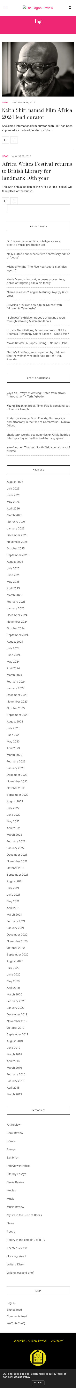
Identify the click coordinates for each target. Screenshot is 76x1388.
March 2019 (14, 1054)
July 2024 (13, 648)
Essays (11, 1149)
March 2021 (14, 914)
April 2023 (13, 748)
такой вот (13, 447)
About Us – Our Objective (29, 1341)
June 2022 (13, 814)
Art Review (13, 1124)
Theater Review (17, 1248)
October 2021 (15, 868)
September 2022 (17, 794)
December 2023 (17, 694)
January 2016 (15, 1081)
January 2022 (15, 848)
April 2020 (13, 987)
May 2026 (13, 501)
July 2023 (13, 728)
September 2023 (17, 714)
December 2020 (17, 934)
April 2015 (13, 1087)
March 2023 (14, 754)
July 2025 (13, 568)
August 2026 (15, 481)
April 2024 (13, 668)
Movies (11, 1190)
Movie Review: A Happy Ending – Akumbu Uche (37, 343)
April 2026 (13, 508)
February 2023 (16, 761)
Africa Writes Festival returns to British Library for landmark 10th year (37, 171)
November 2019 (17, 1021)
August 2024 (15, 641)
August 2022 (15, 801)
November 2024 (17, 621)
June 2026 (13, 495)
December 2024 (17, 615)
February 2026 (16, 521)
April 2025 (13, 588)
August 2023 (15, 721)
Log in (11, 1303)
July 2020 (13, 967)
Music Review (15, 1206)
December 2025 (17, 535)
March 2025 (14, 595)
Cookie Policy (22, 1376)
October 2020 (16, 947)
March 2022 (14, 834)
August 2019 (15, 1041)
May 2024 (13, 661)
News (5, 102)
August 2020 (15, 961)
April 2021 (13, 907)
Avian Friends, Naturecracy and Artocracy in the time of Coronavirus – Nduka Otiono (38, 422)
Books (11, 1141)
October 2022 (16, 788)
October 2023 (16, 708)
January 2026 (16, 528)
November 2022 (17, 781)
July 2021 (13, 888)
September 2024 (17, 635)
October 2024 (16, 628)
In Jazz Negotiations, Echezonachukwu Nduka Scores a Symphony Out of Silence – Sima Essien (38, 332)
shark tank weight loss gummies (27, 434)
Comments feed (17, 1316)
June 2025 (13, 575)
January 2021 (15, 927)
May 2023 (13, 741)
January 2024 (16, 688)
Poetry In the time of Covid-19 (26, 1239)
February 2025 (16, 601)
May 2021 (13, 901)
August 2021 (15, 881)
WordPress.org (16, 1323)
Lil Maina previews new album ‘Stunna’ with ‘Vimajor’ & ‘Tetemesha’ (34, 306)
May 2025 (13, 581)
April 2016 (13, 1061)
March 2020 (14, 994)
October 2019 (16, 1027)
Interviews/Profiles (18, 1165)
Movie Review (15, 1182)
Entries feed (14, 1309)
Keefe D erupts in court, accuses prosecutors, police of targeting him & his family (36, 281)
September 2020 (17, 954)
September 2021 (17, 874)
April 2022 (13, 828)
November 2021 (17, 861)
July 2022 (13, 808)
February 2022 (16, 841)
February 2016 (16, 1074)
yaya (10, 393)
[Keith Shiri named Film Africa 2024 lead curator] (38, 69)
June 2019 (13, 1047)
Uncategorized (16, 1256)
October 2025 (16, 548)
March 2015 (14, 1094)
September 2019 (17, 1034)
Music (10, 1198)
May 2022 (13, 821)
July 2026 (13, 488)
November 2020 (17, 941)
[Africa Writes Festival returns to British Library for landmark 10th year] (5, 200)
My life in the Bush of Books (24, 1215)
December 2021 (17, 854)
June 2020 (13, 974)
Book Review (15, 1132)
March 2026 (14, 515)
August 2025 (15, 561)
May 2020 (13, 981)
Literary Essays (16, 1174)
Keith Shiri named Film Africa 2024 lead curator (37, 113)
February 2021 (16, 921)
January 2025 (16, 608)
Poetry (11, 1231)
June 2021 (13, 894)
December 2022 (17, 774)
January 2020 (16, 1007)
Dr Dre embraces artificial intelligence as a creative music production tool (33, 242)
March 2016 (14, 1067)
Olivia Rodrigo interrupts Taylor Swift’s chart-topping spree (38, 436)
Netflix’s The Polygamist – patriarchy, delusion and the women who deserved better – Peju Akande (36, 355)
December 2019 (17, 1014)
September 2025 (17, 555)
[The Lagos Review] (38, 7)
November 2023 (17, 701)
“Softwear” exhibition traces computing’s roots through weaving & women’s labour (36, 319)
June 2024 (13, 655)
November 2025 (17, 541)
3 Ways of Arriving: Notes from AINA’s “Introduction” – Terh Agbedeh (36, 394)
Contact (57, 1341)
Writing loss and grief (20, 1272)
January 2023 (16, 768)
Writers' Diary (15, 1264)
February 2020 (16, 1001)
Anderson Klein (16, 418)
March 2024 (14, 674)
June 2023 (13, 734)
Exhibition (13, 1157)
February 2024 (16, 681)
